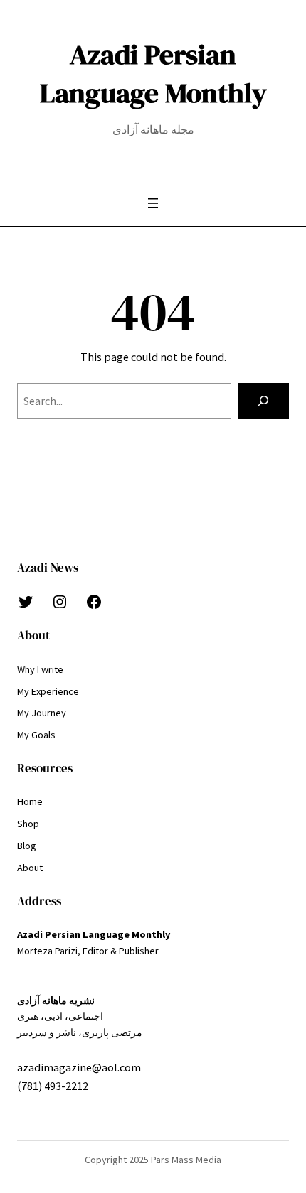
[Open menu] (153, 203)
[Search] (263, 401)
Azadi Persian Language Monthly (153, 74)
